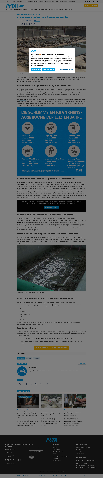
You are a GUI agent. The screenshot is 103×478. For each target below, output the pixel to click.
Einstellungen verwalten (66, 69)
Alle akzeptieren (36, 69)
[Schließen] (72, 49)
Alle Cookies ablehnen (49, 69)
